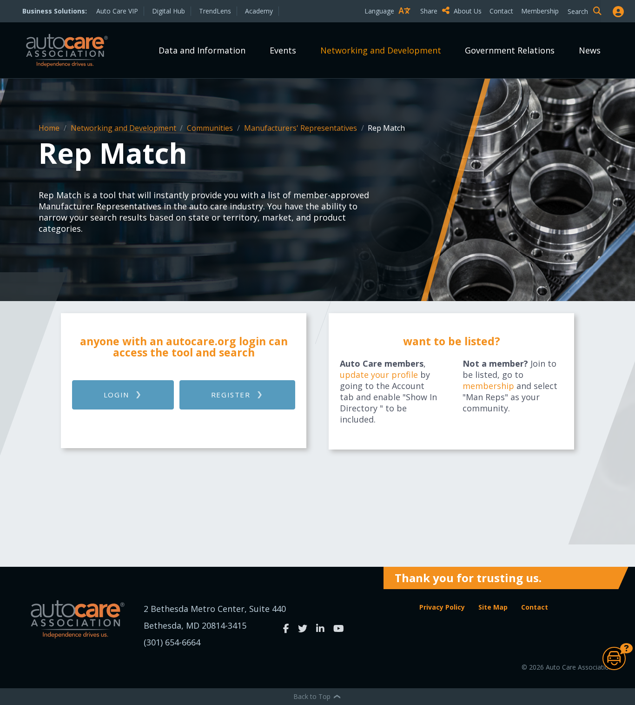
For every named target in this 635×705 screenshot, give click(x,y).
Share (429, 11)
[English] (389, 27)
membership (488, 385)
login (116, 394)
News (590, 50)
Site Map (493, 607)
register (231, 394)
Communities (211, 128)
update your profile (379, 374)
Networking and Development (380, 50)
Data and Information (202, 50)
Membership (540, 11)
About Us (468, 11)
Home (50, 128)
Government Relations (510, 50)
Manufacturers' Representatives (301, 128)
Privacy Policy (442, 607)
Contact (501, 11)
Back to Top (312, 696)
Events (283, 50)
